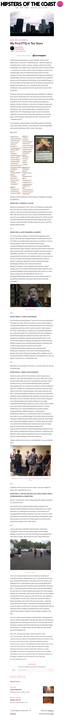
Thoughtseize (27, 180)
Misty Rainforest (27, 141)
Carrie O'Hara (15, 702)
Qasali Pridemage (16, 155)
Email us (51, 710)
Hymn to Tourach (20, 644)
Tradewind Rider (18, 636)
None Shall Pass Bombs (15, 697)
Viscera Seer (14, 142)
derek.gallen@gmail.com (19, 659)
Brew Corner (13, 687)
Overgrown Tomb (28, 147)
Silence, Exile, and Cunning (18, 40)
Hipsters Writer (16, 692)
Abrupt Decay (15, 191)
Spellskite (13, 153)
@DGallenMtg (19, 49)
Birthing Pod (14, 189)
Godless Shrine (27, 151)
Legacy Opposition (16, 689)
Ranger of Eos (15, 180)
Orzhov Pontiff (15, 161)
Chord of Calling (15, 193)
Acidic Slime (26, 193)
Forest (24, 160)
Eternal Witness (15, 159)
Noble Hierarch (15, 140)
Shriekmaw (14, 184)
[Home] (32, 4)
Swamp (25, 164)
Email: (13, 670)
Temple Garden (27, 149)
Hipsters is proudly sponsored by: (24, 55)
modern (19, 676)
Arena (21, 7)
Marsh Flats (26, 143)
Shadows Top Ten (15, 700)
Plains (24, 162)
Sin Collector (14, 163)
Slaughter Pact (27, 182)
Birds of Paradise (16, 138)
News (17, 7)
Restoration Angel (16, 167)
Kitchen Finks (15, 157)
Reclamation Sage (16, 165)
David (52, 714)
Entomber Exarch (28, 191)
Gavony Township (28, 145)
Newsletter (34, 7)
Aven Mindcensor (28, 189)
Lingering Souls (27, 184)
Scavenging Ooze (15, 148)
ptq (24, 676)
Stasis (28, 636)
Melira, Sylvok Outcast (14, 150)
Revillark (13, 182)
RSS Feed (13, 714)
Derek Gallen (19, 47)
